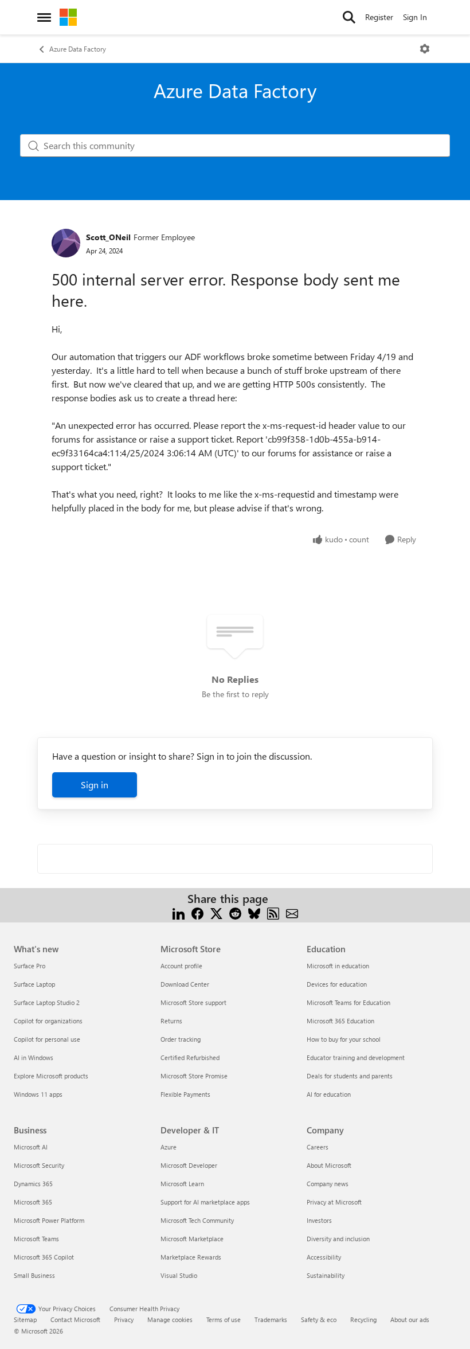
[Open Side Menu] (44, 17)
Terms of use (223, 1319)
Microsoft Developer (188, 1165)
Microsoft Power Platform (49, 1220)
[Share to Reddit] (235, 912)
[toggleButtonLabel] (425, 49)
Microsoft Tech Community (197, 1220)
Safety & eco (318, 1319)
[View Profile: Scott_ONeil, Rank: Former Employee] (66, 243)
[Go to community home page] (68, 17)
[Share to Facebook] (197, 912)
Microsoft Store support (193, 1002)
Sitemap (25, 1319)
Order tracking (180, 1039)
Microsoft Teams (36, 1238)
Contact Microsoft (75, 1319)
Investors (319, 1220)
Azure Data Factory (77, 48)
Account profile (181, 965)
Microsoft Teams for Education (348, 1002)
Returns (171, 1020)
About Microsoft (329, 1165)
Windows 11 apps (38, 1094)
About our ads (409, 1319)
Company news (327, 1183)
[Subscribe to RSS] (273, 912)
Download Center (184, 984)
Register (379, 16)
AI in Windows (33, 1057)
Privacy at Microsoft (334, 1202)
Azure (168, 1147)
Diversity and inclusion (338, 1238)
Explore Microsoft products (51, 1076)
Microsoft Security (39, 1165)
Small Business (34, 1275)
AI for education (329, 1094)
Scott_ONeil (108, 237)
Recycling (363, 1319)
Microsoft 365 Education (340, 1020)
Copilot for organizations (48, 1020)
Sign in (94, 785)
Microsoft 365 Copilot (44, 1257)
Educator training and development (356, 1057)
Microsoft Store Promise (194, 1076)
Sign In (415, 16)
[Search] (349, 17)
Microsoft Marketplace (192, 1238)
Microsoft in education (338, 965)
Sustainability (325, 1275)
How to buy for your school (344, 1039)
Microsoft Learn (182, 1183)
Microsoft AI (31, 1147)
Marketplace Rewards (190, 1257)
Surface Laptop (34, 984)
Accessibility (324, 1257)
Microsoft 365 (33, 1202)
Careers (317, 1147)
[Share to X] (216, 912)
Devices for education (337, 984)
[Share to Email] (292, 912)
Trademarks (270, 1319)
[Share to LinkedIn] (179, 912)
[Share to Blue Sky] (254, 912)
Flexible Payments (185, 1094)
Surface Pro (29, 965)
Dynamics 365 (33, 1183)
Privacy (124, 1319)
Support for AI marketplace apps (205, 1202)
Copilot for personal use (47, 1039)
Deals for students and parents (350, 1076)
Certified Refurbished (190, 1057)
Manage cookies (170, 1319)
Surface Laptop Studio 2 (47, 1002)
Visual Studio (178, 1275)
